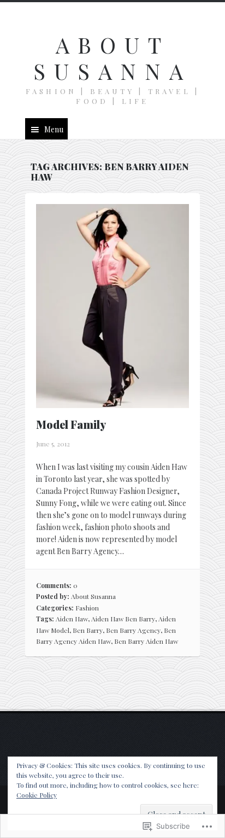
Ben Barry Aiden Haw (146, 641)
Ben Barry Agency (133, 630)
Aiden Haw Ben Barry (123, 618)
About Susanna (112, 57)
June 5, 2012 (53, 443)
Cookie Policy (36, 794)
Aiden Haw (72, 618)
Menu (53, 129)
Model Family (71, 424)
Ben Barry (88, 630)
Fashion (87, 607)
